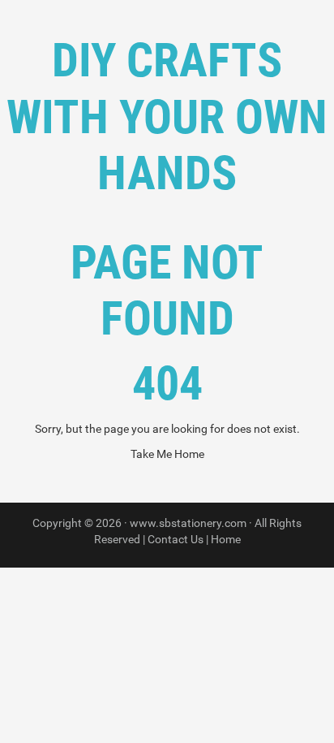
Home (226, 539)
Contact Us (175, 539)
